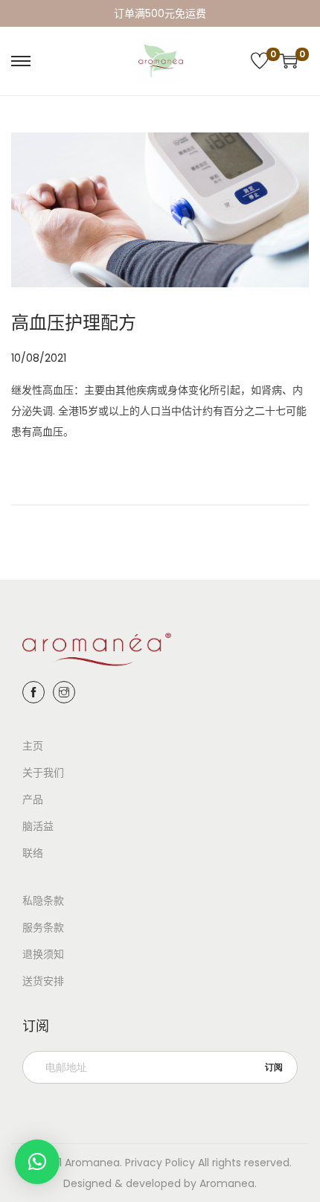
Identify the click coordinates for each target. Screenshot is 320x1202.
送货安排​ (43, 981)
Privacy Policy (160, 1162)
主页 (32, 745)
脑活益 (38, 826)
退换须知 (43, 954)
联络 (32, 852)
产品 (32, 799)
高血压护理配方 (73, 322)
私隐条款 (43, 900)
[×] (37, 1161)
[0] (260, 61)
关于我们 (43, 772)
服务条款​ (43, 927)
